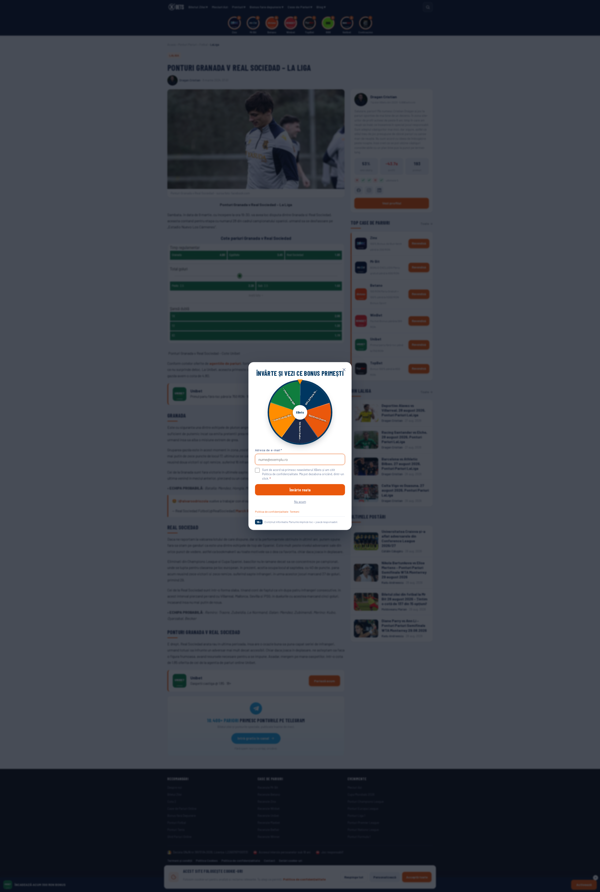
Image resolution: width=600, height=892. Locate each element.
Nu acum (300, 502)
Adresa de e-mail (268, 450)
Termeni (294, 511)
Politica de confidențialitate (271, 511)
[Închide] (344, 369)
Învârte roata (300, 489)
